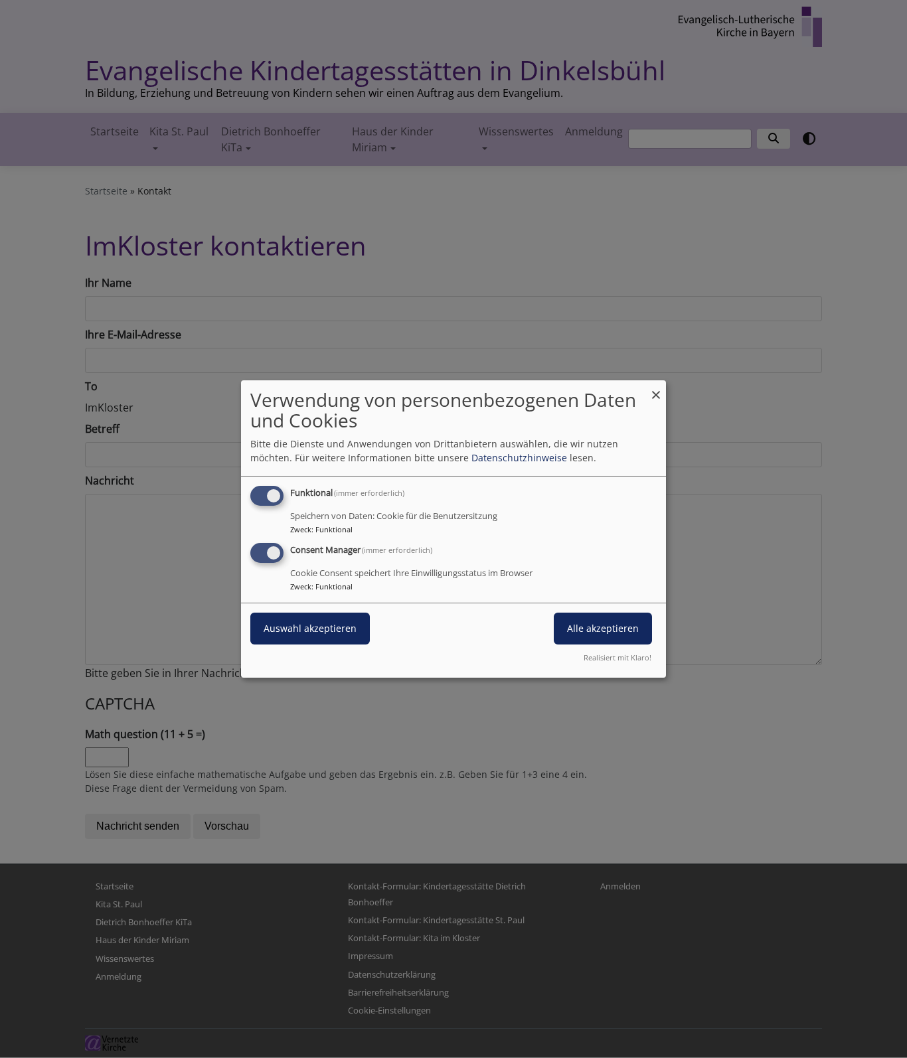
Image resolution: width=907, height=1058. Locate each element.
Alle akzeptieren (603, 628)
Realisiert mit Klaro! (617, 657)
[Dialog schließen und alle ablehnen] (656, 388)
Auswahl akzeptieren (310, 628)
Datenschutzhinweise (519, 457)
